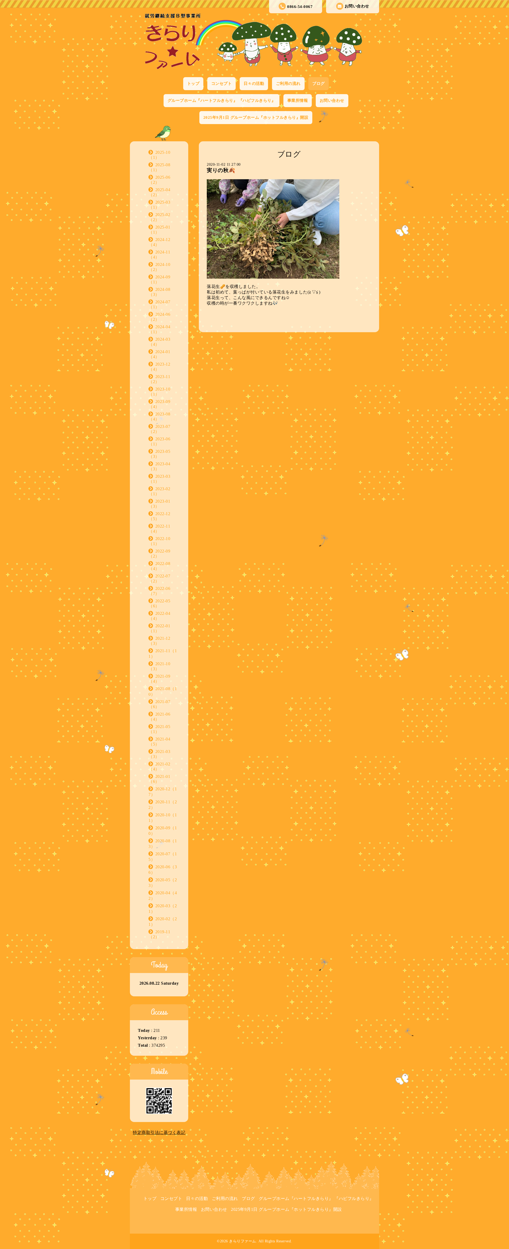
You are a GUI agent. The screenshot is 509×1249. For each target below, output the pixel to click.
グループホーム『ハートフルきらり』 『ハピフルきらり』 (222, 100)
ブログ (318, 83)
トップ (193, 83)
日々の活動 (254, 83)
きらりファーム (242, 1241)
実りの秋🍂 (221, 170)
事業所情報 (297, 100)
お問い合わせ (357, 6)
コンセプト (221, 83)
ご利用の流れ (288, 83)
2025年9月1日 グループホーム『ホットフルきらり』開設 (256, 117)
